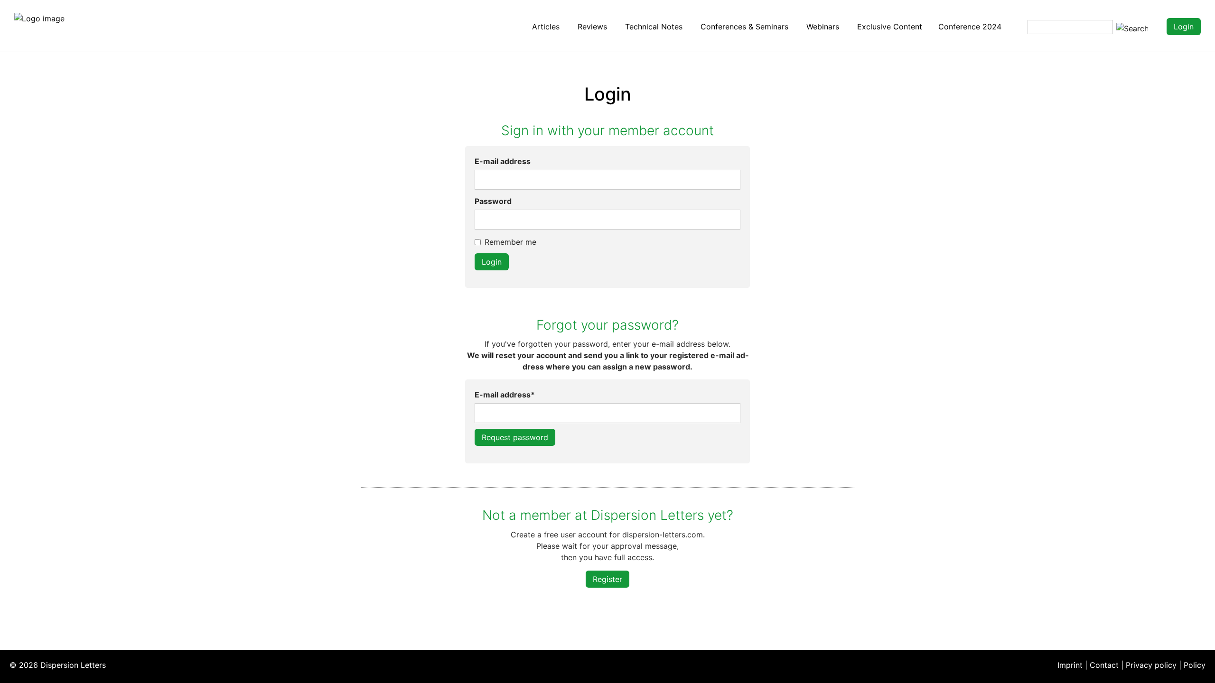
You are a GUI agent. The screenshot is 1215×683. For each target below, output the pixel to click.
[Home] (39, 17)
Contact (1104, 665)
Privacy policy (1151, 665)
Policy (1195, 665)
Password (493, 201)
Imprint (1070, 665)
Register (607, 579)
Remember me (510, 242)
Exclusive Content (889, 26)
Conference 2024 (969, 26)
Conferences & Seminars (744, 26)
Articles (546, 26)
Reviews (592, 26)
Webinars (822, 26)
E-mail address (503, 161)
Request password (515, 437)
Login (1184, 26)
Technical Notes (653, 26)
